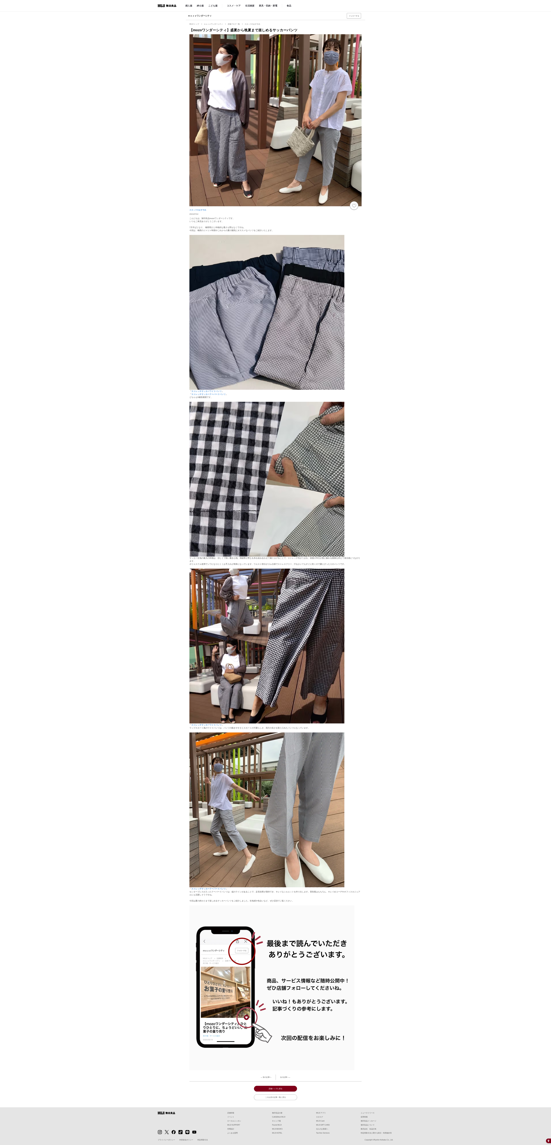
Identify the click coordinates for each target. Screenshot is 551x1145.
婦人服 (188, 5)
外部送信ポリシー (186, 1140)
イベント (230, 1117)
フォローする (354, 16)
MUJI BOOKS (277, 1129)
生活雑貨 (249, 5)
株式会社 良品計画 (368, 1129)
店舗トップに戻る (275, 1089)
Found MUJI (277, 1125)
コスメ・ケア (234, 5)
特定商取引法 (202, 1140)
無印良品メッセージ (368, 1121)
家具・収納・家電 (268, 5)
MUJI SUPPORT (233, 1125)
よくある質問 (232, 1133)
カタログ (319, 1117)
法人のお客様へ (322, 1129)
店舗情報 (230, 1113)
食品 (289, 5)
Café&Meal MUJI (278, 1117)
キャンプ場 (276, 1121)
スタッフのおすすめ (197, 210)
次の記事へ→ (285, 1077)
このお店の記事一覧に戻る (275, 1097)
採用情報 (364, 1117)
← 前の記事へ (266, 1077)
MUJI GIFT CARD (323, 1125)
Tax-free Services (323, 1133)
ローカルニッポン (234, 1121)
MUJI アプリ (321, 1113)
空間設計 (230, 1129)
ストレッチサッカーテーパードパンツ (208, 394)
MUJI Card (320, 1121)
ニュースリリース (368, 1113)
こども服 (213, 5)
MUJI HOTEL (277, 1133)
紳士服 (200, 5)
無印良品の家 (277, 1113)
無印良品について (368, 1125)
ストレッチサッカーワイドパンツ (206, 391)
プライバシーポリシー (166, 1140)
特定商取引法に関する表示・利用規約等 (376, 1133)
